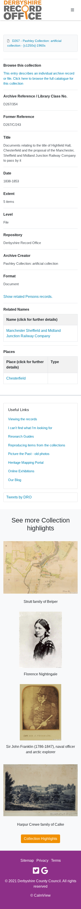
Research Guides (21, 436)
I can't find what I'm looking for (30, 428)
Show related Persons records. (27, 296)
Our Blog (14, 480)
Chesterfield (16, 378)
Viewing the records (22, 419)
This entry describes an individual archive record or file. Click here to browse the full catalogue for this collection (38, 78)
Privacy (42, 860)
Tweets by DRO (19, 497)
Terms (56, 860)
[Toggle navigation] (72, 10)
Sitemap (27, 860)
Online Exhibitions (21, 471)
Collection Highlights (40, 839)
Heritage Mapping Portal (25, 462)
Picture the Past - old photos (29, 454)
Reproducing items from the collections (36, 445)
